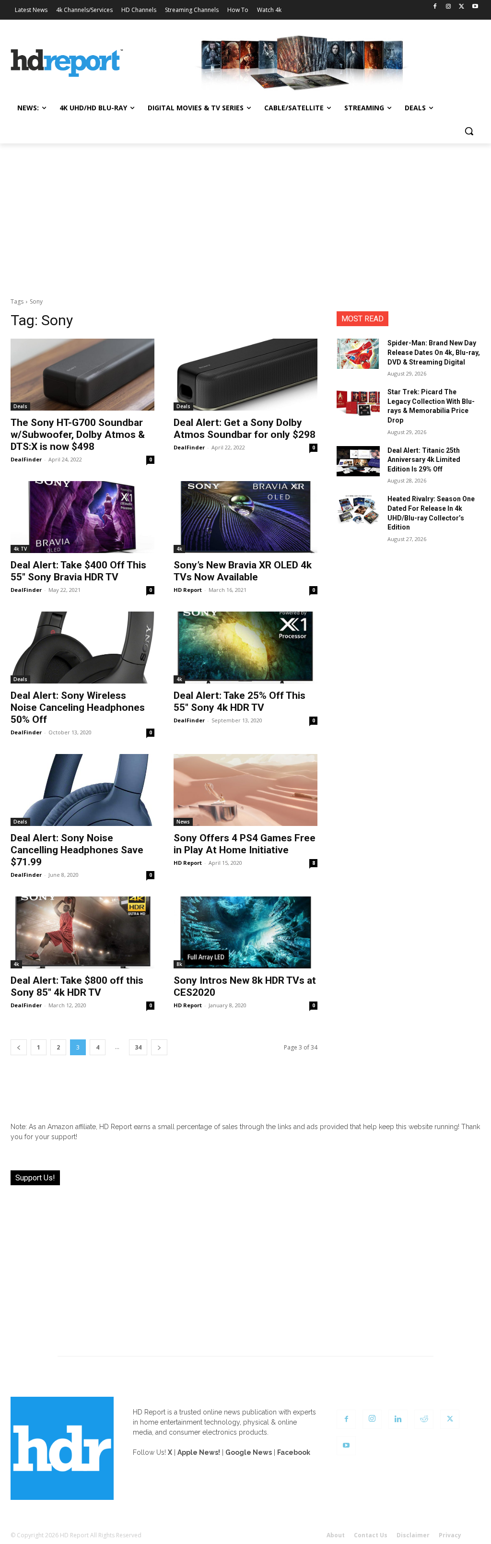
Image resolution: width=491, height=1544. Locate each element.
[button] (468, 130)
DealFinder (26, 459)
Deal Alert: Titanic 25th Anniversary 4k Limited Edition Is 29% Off (423, 460)
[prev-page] (19, 1047)
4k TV (20, 548)
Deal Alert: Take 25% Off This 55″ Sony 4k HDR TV (239, 701)
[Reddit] (423, 1419)
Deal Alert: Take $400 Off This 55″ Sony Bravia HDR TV (78, 571)
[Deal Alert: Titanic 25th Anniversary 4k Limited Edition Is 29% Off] (358, 461)
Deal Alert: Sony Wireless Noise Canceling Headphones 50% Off (78, 707)
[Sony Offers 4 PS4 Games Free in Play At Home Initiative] (245, 790)
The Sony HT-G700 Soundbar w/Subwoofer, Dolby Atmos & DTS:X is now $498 (78, 434)
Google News (248, 1452)
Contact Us (370, 1535)
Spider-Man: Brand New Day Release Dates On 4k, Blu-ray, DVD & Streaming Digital (433, 352)
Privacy (450, 1535)
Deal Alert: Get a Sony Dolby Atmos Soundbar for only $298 (245, 428)
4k (179, 548)
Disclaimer (413, 1535)
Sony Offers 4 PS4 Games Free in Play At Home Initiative (245, 844)
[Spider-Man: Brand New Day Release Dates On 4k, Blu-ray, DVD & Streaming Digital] (358, 354)
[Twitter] (461, 6)
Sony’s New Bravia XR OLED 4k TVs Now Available (243, 571)
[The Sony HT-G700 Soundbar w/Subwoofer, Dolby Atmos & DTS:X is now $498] (82, 375)
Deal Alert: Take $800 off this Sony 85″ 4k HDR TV (77, 986)
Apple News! (198, 1452)
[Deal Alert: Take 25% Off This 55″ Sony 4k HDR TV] (245, 648)
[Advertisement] (245, 215)
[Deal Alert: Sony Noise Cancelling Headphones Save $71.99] (82, 790)
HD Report (188, 589)
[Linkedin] (398, 1419)
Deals (20, 406)
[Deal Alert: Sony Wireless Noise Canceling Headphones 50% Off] (82, 648)
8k (179, 964)
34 (138, 1047)
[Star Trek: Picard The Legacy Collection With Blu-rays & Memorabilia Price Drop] (358, 403)
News (183, 821)
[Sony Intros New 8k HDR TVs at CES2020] (245, 932)
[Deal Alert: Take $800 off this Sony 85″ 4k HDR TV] (82, 932)
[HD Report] (67, 63)
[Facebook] (435, 6)
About (336, 1535)
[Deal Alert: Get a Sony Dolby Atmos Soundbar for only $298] (245, 375)
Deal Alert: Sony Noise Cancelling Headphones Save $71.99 (77, 850)
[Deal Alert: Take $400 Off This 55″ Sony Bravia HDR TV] (82, 517)
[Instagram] (448, 6)
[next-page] (159, 1047)
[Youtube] (474, 6)
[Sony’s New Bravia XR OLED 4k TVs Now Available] (245, 517)
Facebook (293, 1452)
